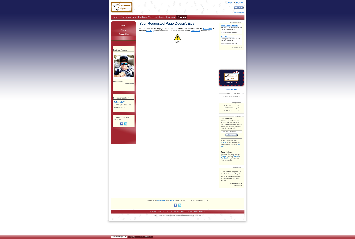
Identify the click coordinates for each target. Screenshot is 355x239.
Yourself (236, 156)
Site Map (150, 31)
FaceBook (161, 200)
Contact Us (195, 31)
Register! (239, 2)
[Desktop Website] (199, 211)
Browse (123, 26)
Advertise (153, 211)
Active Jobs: (228, 110)
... (123, 38)
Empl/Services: (229, 108)
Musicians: (227, 105)
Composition (124, 34)
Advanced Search (239, 12)
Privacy (223, 142)
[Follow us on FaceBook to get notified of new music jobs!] (121, 125)
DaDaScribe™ (119, 102)
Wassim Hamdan (236, 183)
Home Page (207, 29)
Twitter (172, 200)
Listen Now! (230, 83)
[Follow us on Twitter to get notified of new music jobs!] (125, 125)
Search (183, 211)
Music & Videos (167, 17)
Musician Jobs (231, 90)
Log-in (230, 2)
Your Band (224, 158)
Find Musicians (128, 17)
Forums (182, 17)
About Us (161, 211)
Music (123, 30)
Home (115, 17)
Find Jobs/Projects (147, 17)
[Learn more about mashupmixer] (123, 78)
